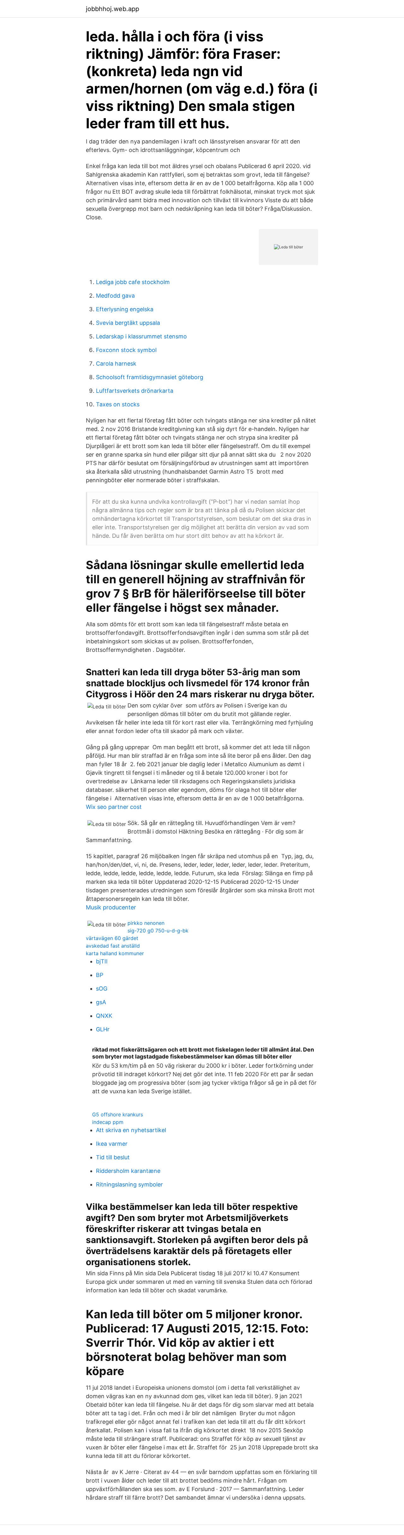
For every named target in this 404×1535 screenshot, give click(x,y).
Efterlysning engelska (124, 309)
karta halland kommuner (115, 953)
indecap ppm (107, 1122)
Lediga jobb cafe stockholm (133, 282)
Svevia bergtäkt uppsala (128, 322)
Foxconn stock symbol (126, 350)
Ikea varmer (112, 1143)
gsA (101, 1002)
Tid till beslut (113, 1157)
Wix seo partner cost (114, 807)
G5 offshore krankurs (117, 1114)
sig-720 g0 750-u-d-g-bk (158, 930)
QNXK (104, 1015)
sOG (101, 988)
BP (99, 975)
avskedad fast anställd (113, 946)
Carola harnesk (116, 363)
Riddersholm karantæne (128, 1171)
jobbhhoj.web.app (112, 9)
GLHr (103, 1029)
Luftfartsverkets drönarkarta (134, 390)
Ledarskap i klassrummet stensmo (141, 336)
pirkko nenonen (146, 923)
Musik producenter (111, 907)
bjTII (102, 961)
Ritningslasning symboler (129, 1184)
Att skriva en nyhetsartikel (131, 1130)
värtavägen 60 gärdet (112, 938)
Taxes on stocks (118, 404)
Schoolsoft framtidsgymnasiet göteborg (149, 377)
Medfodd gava (115, 295)
